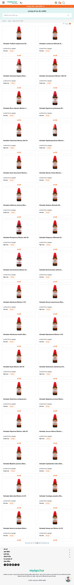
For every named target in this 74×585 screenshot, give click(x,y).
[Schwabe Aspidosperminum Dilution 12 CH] (55, 130)
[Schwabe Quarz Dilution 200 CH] (19, 357)
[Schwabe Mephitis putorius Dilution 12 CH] (19, 454)
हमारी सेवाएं (6, 554)
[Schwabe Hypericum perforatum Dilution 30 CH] (55, 98)
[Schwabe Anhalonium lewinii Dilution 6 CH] (19, 324)
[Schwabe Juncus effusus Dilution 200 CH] (55, 421)
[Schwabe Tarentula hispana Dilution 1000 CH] (19, 66)
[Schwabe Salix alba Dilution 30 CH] (19, 486)
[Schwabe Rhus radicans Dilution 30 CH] (19, 98)
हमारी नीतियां (7, 551)
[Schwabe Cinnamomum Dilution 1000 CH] (55, 66)
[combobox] (37, 15)
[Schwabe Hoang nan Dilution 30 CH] (55, 518)
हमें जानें (6, 549)
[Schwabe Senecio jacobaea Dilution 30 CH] (19, 518)
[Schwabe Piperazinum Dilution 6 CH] (55, 324)
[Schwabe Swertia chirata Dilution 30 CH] (55, 163)
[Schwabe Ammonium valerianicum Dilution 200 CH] (55, 357)
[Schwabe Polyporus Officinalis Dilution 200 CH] (55, 227)
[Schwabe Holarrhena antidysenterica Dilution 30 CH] (19, 389)
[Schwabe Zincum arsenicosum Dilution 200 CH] (55, 292)
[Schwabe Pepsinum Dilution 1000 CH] (19, 421)
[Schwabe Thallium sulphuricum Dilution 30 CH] (19, 33)
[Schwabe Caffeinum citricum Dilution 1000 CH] (19, 195)
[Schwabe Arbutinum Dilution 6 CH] (19, 292)
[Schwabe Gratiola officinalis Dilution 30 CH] (55, 195)
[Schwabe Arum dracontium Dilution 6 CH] (19, 163)
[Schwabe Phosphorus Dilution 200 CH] (19, 227)
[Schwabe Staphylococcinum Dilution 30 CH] (55, 389)
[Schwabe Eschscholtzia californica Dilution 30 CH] (55, 260)
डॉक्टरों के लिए (7, 556)
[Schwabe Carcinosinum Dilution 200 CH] (19, 260)
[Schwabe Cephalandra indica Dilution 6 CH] (55, 454)
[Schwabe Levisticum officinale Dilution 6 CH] (55, 33)
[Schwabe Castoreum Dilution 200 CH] (19, 130)
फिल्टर (67, 24)
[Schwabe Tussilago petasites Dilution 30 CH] (55, 486)
